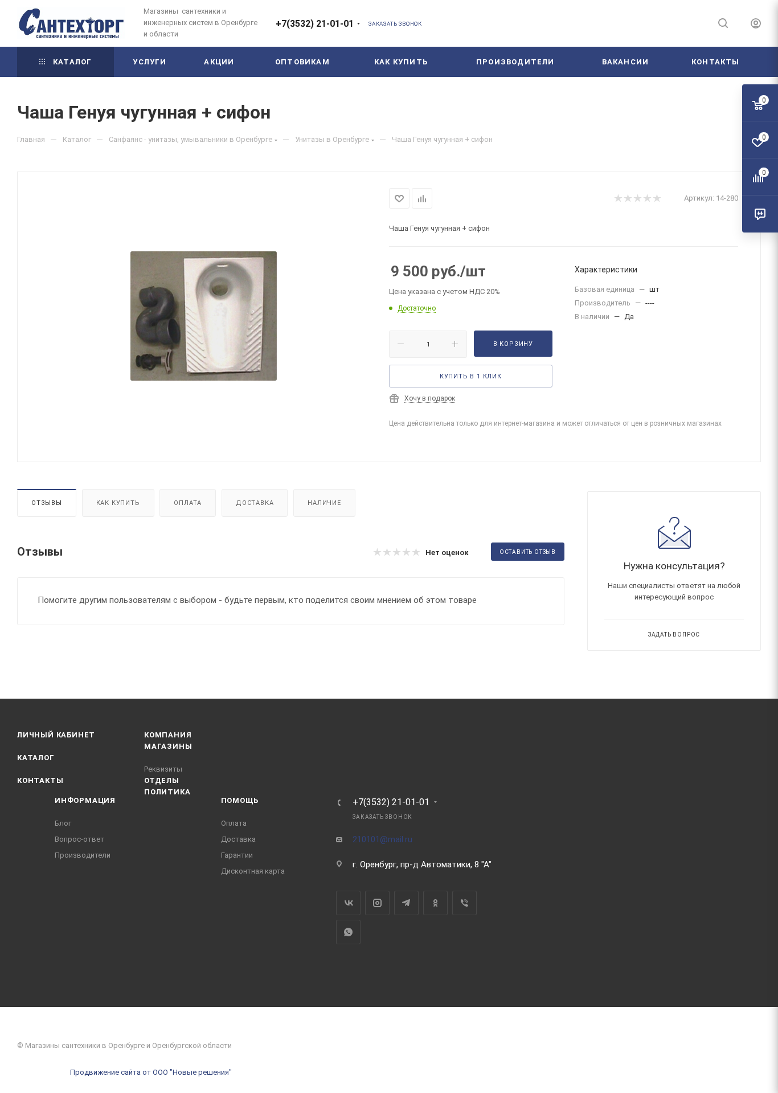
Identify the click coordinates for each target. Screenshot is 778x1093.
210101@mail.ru (382, 839)
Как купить (118, 503)
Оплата (188, 503)
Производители (82, 855)
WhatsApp (348, 932)
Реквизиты (163, 769)
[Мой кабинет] (756, 25)
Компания (167, 735)
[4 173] (203, 315)
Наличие (324, 503)
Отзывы (46, 503)
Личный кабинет (56, 735)
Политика (167, 792)
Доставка (254, 503)
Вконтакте (348, 903)
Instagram (377, 903)
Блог (63, 823)
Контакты (40, 780)
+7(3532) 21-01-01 (315, 23)
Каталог (36, 757)
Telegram (406, 903)
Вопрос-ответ (79, 839)
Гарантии (237, 855)
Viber (464, 903)
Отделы (161, 780)
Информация (85, 800)
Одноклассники (435, 903)
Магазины (168, 746)
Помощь (240, 800)
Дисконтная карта (253, 871)
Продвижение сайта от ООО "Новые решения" (151, 1072)
